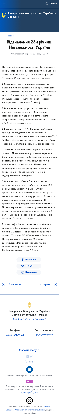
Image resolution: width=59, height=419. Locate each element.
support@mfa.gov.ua (30, 393)
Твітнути (29, 266)
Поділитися (30, 260)
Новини (10, 36)
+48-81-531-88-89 (15, 335)
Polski (32, 362)
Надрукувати (31, 272)
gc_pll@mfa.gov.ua (44, 335)
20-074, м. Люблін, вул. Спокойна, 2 (29, 319)
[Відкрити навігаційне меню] (4, 4)
